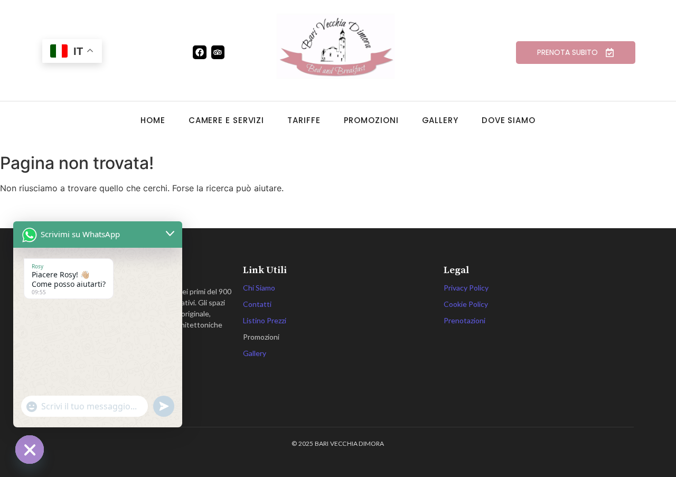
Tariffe (303, 120)
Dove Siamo (509, 120)
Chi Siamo (259, 287)
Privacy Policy (466, 287)
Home (152, 120)
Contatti (257, 304)
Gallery (440, 120)
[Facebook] (199, 52)
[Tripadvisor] (218, 52)
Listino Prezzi (264, 320)
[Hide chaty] (29, 449)
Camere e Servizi (226, 120)
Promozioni (371, 120)
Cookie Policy (466, 304)
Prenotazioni (464, 320)
